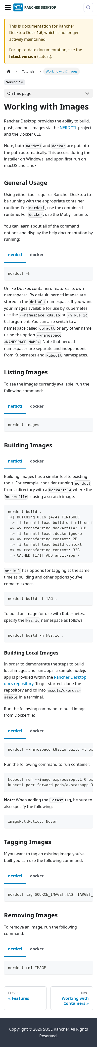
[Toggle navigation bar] (7, 7)
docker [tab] (37, 254)
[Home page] (8, 71)
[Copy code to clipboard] (87, 273)
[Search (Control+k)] (88, 7)
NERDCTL (68, 127)
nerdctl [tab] (15, 254)
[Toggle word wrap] (78, 511)
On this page (19, 93)
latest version (22, 56)
